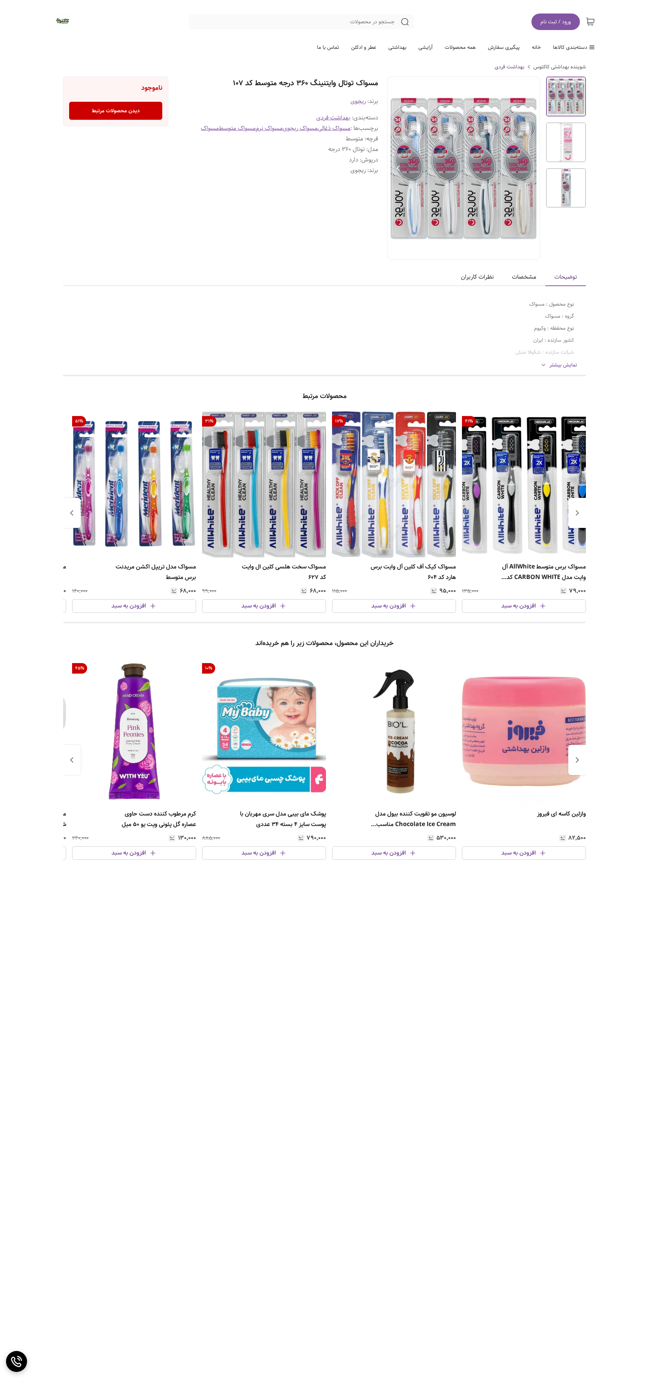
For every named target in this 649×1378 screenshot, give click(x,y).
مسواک (210, 128)
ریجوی (358, 101)
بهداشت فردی (509, 67)
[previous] (577, 513)
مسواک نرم (269, 128)
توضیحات (565, 277)
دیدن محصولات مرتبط (116, 111)
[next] (72, 513)
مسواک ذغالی (334, 128)
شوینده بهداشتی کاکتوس (559, 67)
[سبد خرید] (590, 21)
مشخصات (524, 277)
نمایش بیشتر (563, 365)
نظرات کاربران (477, 277)
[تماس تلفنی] (16, 1361)
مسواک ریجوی (300, 128)
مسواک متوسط (237, 128)
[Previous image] (398, 168)
